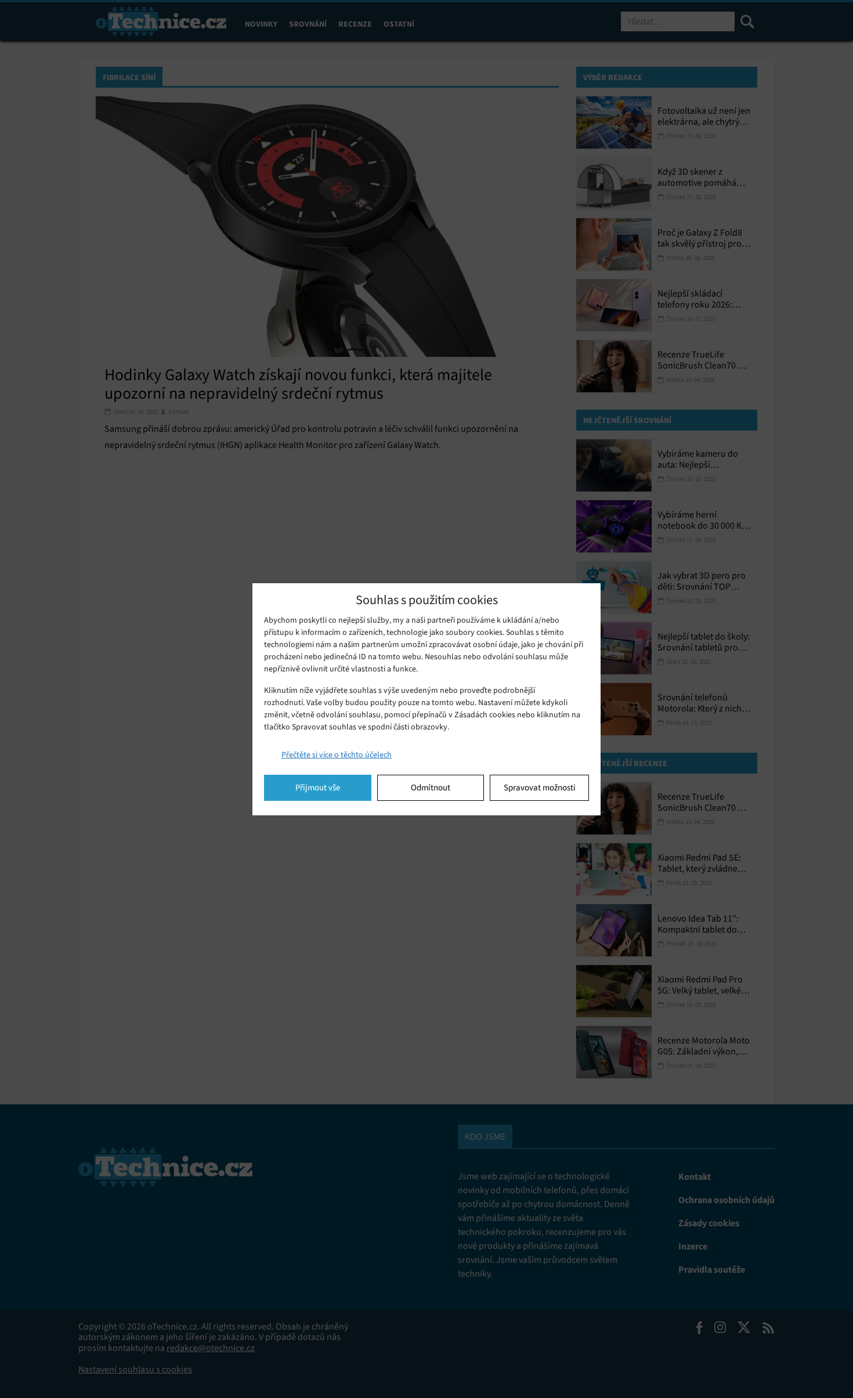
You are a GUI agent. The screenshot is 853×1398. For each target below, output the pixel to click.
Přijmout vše (317, 787)
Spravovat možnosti (540, 787)
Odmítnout (430, 787)
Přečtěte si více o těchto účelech (336, 755)
